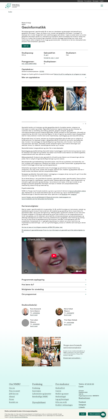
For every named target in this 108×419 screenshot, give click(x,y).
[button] (26, 46)
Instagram (74, 194)
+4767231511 (36, 324)
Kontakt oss (13, 402)
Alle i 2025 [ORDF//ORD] (29, 63)
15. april (46, 55)
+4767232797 (70, 313)
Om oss (12, 388)
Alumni (12, 397)
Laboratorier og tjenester (41, 394)
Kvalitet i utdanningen (64, 405)
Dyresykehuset (39, 403)
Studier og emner (62, 394)
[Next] (85, 124)
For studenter (88, 1)
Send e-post (33, 315)
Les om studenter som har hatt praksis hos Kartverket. (38, 199)
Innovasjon (36, 391)
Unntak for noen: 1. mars (51, 58)
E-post (81, 386)
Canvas (58, 391)
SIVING (42, 71)
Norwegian (96, 1)
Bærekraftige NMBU (40, 397)
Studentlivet (60, 388)
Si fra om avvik (61, 402)
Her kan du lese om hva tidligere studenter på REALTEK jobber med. (42, 227)
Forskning (36, 388)
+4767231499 (70, 322)
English (101, 1)
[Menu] (101, 5)
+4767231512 (36, 313)
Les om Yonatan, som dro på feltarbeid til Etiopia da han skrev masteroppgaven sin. (46, 197)
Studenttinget (60, 397)
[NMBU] (16, 5)
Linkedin (82, 407)
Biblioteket (80, 1)
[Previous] (83, 124)
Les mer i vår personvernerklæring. (18, 417)
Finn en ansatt (14, 391)
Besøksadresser (84, 398)
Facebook (64, 194)
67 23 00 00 (89, 384)
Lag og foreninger (62, 399)
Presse (11, 399)
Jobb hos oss (13, 394)
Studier (10, 11)
